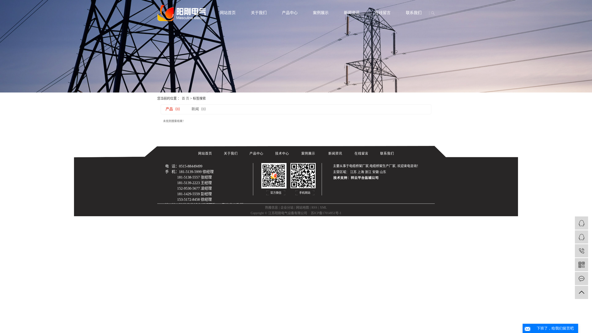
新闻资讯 (352, 13)
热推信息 (271, 207)
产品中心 (290, 13)
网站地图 (302, 207)
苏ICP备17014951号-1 (326, 213)
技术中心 (282, 153)
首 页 (185, 98)
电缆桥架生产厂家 (382, 166)
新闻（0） (199, 109)
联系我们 (414, 13)
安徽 (375, 172)
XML (323, 207)
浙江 (368, 172)
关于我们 (259, 13)
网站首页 (228, 13)
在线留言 (383, 13)
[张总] (581, 223)
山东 (383, 172)
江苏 (353, 172)
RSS (314, 207)
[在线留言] (581, 278)
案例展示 (321, 13)
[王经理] (581, 237)
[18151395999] (581, 250)
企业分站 (287, 207)
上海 (361, 172)
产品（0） (174, 109)
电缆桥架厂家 (359, 166)
